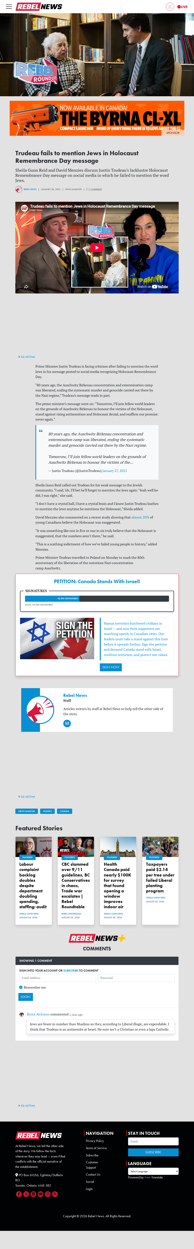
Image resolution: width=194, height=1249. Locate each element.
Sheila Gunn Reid (28, 913)
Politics (47, 811)
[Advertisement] (97, 327)
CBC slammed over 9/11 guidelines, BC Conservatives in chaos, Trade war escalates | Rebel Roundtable (76, 885)
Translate (157, 1177)
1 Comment (95, 189)
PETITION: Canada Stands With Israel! (97, 581)
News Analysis (26, 811)
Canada (64, 811)
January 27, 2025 (114, 471)
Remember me (35, 987)
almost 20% (140, 517)
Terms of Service (96, 1148)
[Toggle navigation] (9, 6)
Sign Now (110, 667)
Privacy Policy (95, 1141)
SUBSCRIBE (70, 971)
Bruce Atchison (38, 1014)
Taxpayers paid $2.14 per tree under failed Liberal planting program (160, 877)
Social (90, 1181)
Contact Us (93, 1174)
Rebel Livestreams (71, 913)
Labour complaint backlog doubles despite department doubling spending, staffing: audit (33, 885)
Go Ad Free (27, 357)
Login (89, 1189)
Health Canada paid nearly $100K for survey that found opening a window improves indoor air (117, 885)
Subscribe (92, 1155)
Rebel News (30, 189)
